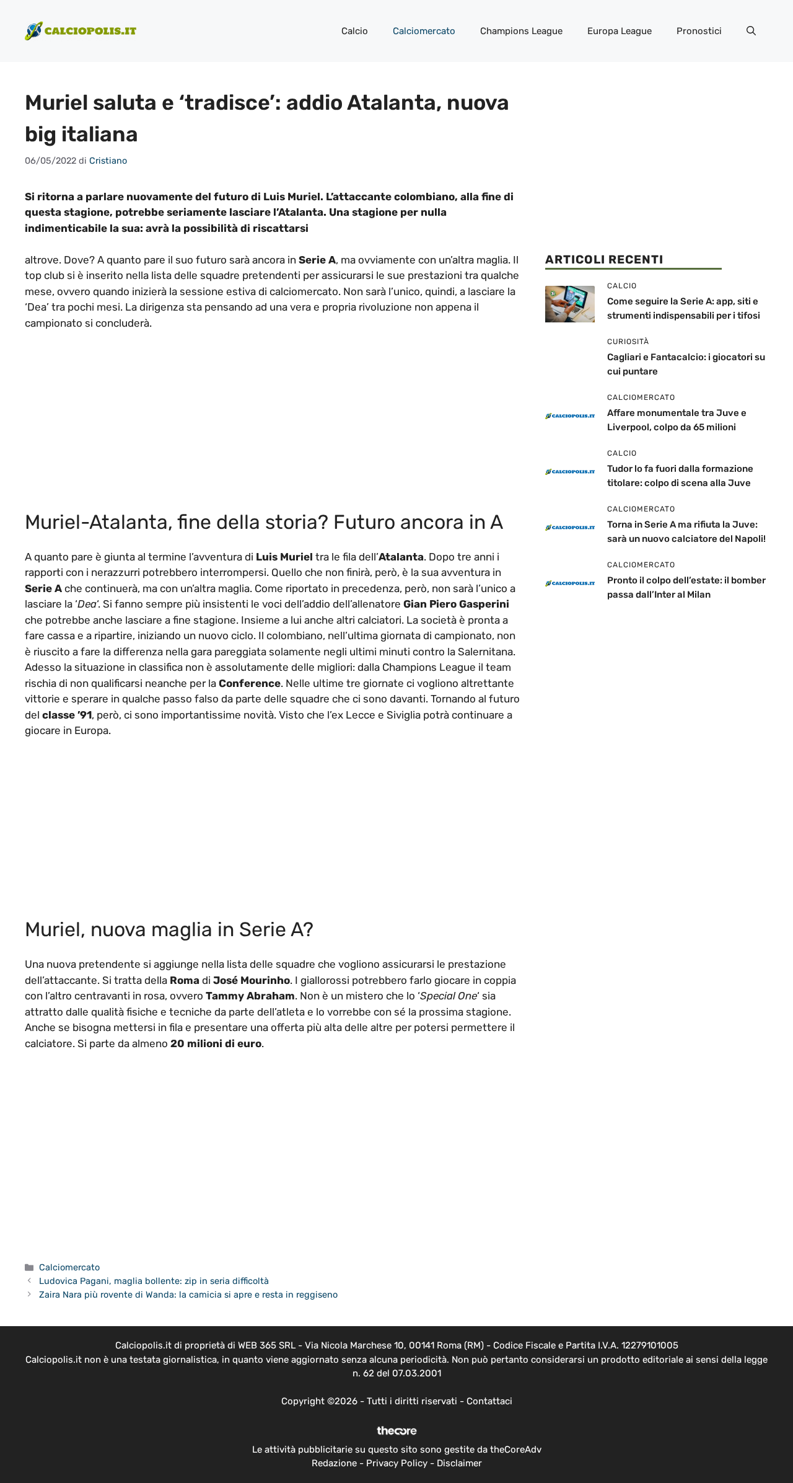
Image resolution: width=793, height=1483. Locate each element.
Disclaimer (459, 1463)
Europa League (619, 31)
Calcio (354, 31)
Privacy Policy (396, 1463)
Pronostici (699, 31)
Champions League (521, 31)
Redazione (334, 1463)
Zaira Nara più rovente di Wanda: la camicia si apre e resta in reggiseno (188, 1294)
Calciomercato (424, 31)
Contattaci (489, 1401)
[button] (751, 31)
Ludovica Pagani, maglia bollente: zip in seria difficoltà (154, 1280)
